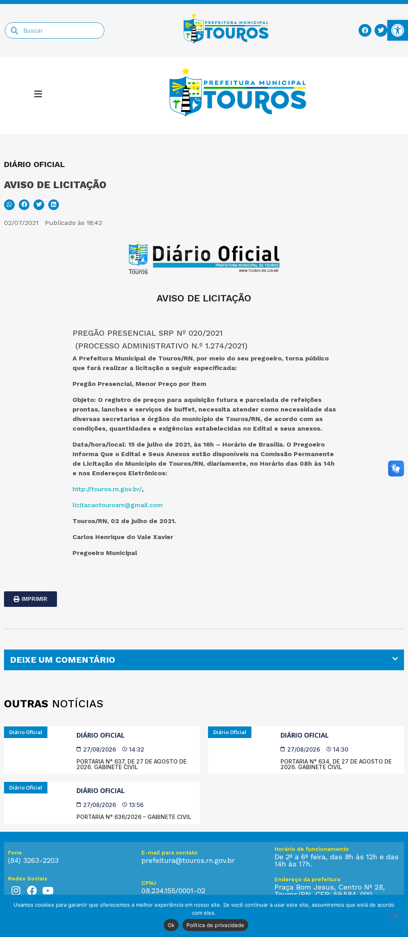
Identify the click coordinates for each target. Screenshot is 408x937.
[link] (397, 30)
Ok (171, 925)
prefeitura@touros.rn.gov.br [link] (188, 860)
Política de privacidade (215, 925)
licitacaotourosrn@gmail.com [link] (118, 505)
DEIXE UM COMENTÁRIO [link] (62, 660)
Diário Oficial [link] (100, 735)
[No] (395, 915)
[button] (38, 95)
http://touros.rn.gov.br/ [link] (107, 489)
